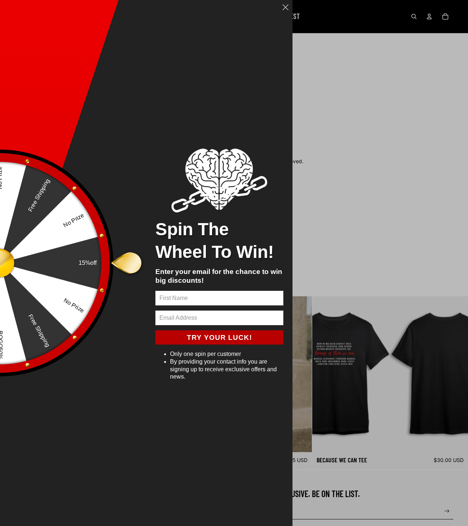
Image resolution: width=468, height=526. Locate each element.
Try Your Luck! (219, 337)
